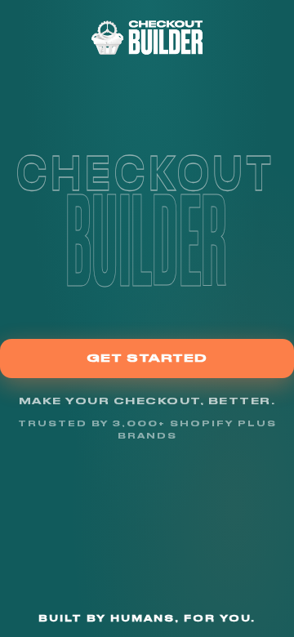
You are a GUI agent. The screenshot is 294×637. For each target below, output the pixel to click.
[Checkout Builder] (147, 37)
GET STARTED (147, 357)
